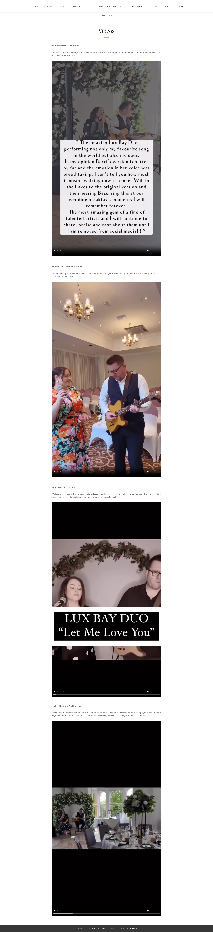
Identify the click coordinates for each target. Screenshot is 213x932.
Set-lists (90, 6)
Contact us (178, 6)
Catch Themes (131, 928)
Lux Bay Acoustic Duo (100, 928)
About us (48, 6)
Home (36, 6)
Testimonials (76, 6)
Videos (155, 6)
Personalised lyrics (139, 6)
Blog (165, 6)
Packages (61, 6)
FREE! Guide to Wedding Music (112, 6)
